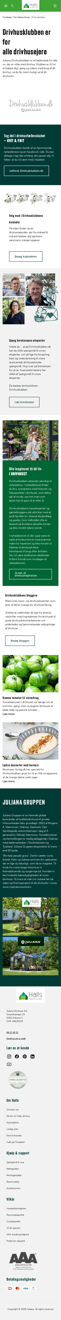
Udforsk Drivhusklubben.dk (26, 170)
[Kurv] (55, 6)
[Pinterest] (24, 1056)
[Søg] (12, 6)
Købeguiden (13, 1168)
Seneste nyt (13, 1109)
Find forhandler (14, 1135)
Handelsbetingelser (16, 1208)
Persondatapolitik (15, 1215)
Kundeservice (13, 1188)
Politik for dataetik (16, 1241)
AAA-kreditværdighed (18, 1234)
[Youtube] (9, 1064)
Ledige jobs (12, 1129)
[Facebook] (17, 1056)
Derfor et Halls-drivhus (18, 1116)
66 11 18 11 (12, 1032)
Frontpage (7, 17)
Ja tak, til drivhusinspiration (26, 574)
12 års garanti (13, 1228)
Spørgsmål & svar (15, 1162)
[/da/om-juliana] (30, 916)
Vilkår (11, 1200)
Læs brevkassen (24, 402)
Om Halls (13, 1101)
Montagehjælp (14, 1175)
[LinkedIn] (32, 1056)
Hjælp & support (18, 1153)
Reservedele (13, 1181)
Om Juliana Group (22, 17)
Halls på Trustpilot (16, 1142)
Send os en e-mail (16, 1038)
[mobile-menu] (6, 6)
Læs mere (9, 714)
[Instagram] (9, 1056)
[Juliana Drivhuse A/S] (30, 5)
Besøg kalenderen (26, 256)
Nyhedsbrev (13, 1122)
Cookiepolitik (13, 1221)
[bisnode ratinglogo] (30, 1261)
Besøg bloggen (20, 640)
